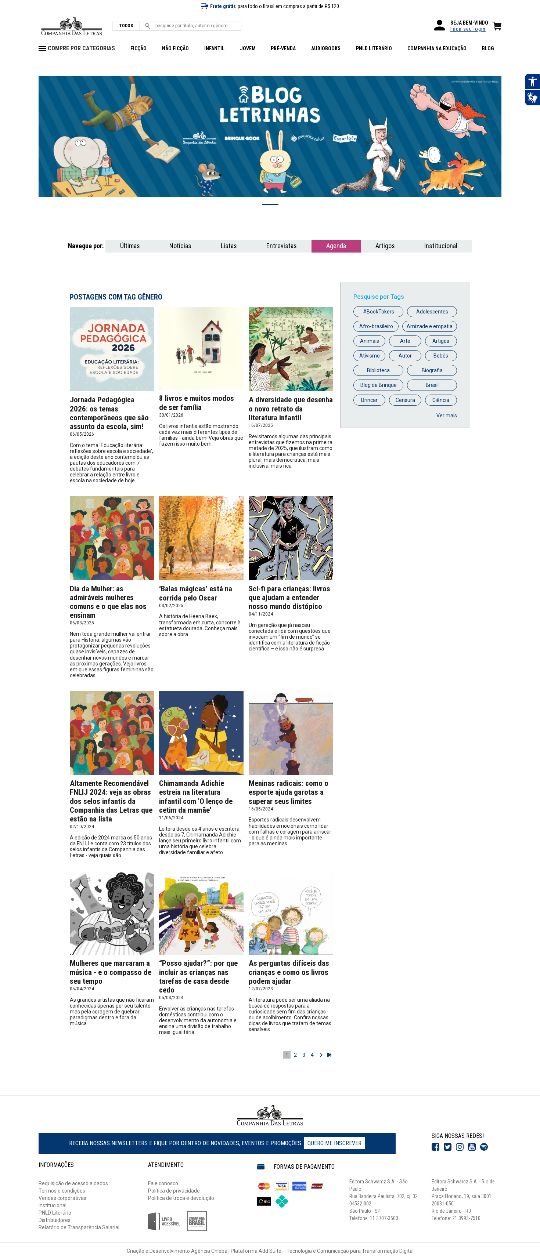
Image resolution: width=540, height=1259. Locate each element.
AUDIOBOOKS (326, 48)
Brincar (369, 400)
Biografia (432, 370)
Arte (405, 341)
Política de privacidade (174, 1191)
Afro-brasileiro (376, 326)
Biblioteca (378, 370)
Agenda (336, 246)
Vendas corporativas (62, 1198)
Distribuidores (55, 1220)
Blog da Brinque (378, 385)
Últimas (130, 246)
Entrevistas (281, 246)
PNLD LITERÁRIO (374, 48)
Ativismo (369, 356)
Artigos (385, 246)
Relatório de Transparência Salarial (79, 1227)
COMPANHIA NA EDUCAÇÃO (437, 48)
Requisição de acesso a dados (73, 1183)
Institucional (440, 246)
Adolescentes (432, 312)
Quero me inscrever (334, 1143)
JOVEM (248, 48)
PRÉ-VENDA (283, 48)
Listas (229, 246)
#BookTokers (378, 312)
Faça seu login (468, 29)
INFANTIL (214, 48)
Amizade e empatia (430, 326)
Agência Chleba (209, 1251)
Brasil (432, 385)
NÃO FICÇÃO (175, 48)
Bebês (440, 356)
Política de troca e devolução (181, 1198)
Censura (405, 400)
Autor (405, 356)
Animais (369, 341)
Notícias (180, 246)
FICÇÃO (138, 48)
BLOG (488, 48)
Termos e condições (62, 1191)
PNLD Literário (55, 1213)
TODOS (126, 25)
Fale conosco (163, 1183)
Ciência (440, 400)
